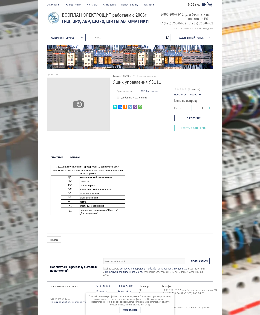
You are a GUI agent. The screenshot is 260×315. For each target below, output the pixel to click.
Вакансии (148, 4)
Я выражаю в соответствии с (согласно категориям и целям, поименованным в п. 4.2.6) (154, 272)
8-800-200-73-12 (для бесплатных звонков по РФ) (190, 290)
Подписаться (199, 261)
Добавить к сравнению (134, 97)
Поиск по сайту (129, 4)
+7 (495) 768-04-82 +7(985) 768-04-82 (186, 23)
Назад (54, 240)
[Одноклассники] (125, 107)
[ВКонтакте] (120, 107)
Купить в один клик (193, 128)
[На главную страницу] (53, 18)
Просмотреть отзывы (185, 94)
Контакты (92, 4)
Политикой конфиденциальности (124, 272)
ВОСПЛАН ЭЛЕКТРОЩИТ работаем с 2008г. (105, 15)
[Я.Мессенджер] (115, 107)
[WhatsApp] (140, 107)
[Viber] (135, 107)
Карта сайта (109, 4)
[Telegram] (130, 107)
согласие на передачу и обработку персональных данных (153, 268)
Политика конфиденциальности (68, 301)
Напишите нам (74, 4)
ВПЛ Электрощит (149, 91)
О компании (53, 4)
